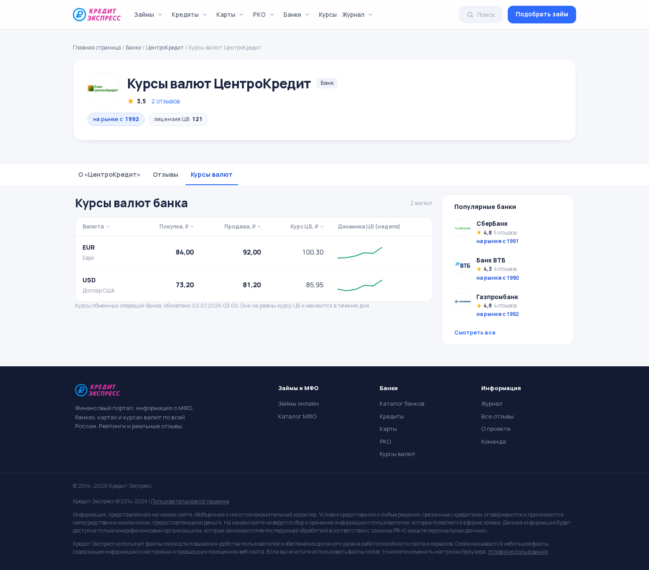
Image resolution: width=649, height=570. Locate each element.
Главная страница (97, 47)
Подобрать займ (542, 14)
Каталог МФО (297, 416)
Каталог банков (402, 403)
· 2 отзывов (164, 101)
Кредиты (185, 15)
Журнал (353, 15)
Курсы (328, 15)
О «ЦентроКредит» (109, 174)
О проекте (495, 429)
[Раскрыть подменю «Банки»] (307, 14)
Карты (225, 15)
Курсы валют (212, 174)
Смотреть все (474, 332)
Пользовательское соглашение (190, 501)
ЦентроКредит (165, 47)
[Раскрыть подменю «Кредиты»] (205, 14)
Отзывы (165, 174)
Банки (292, 15)
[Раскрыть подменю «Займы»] (160, 14)
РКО (259, 15)
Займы (144, 15)
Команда (493, 441)
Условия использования (518, 551)
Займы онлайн (298, 403)
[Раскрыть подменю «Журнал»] (370, 14)
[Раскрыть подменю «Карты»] (241, 14)
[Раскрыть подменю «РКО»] (272, 14)
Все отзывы (497, 416)
